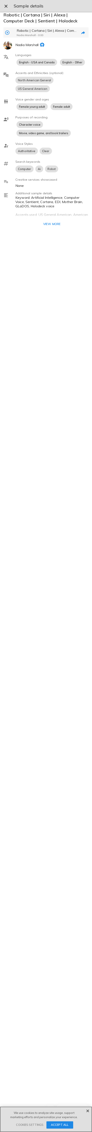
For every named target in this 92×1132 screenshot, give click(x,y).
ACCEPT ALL (59, 1124)
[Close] (88, 1111)
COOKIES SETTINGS (29, 1124)
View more (52, 224)
